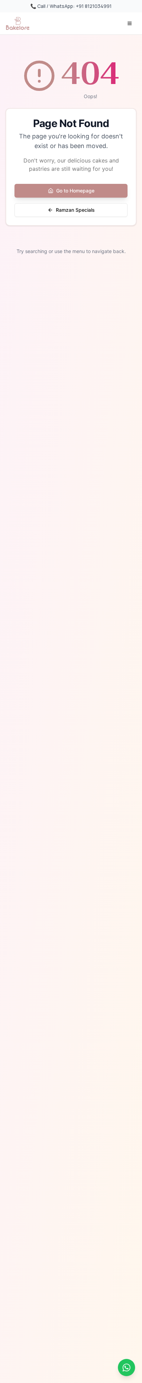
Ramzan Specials (75, 210)
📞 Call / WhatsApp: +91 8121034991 (71, 6)
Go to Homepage (75, 190)
